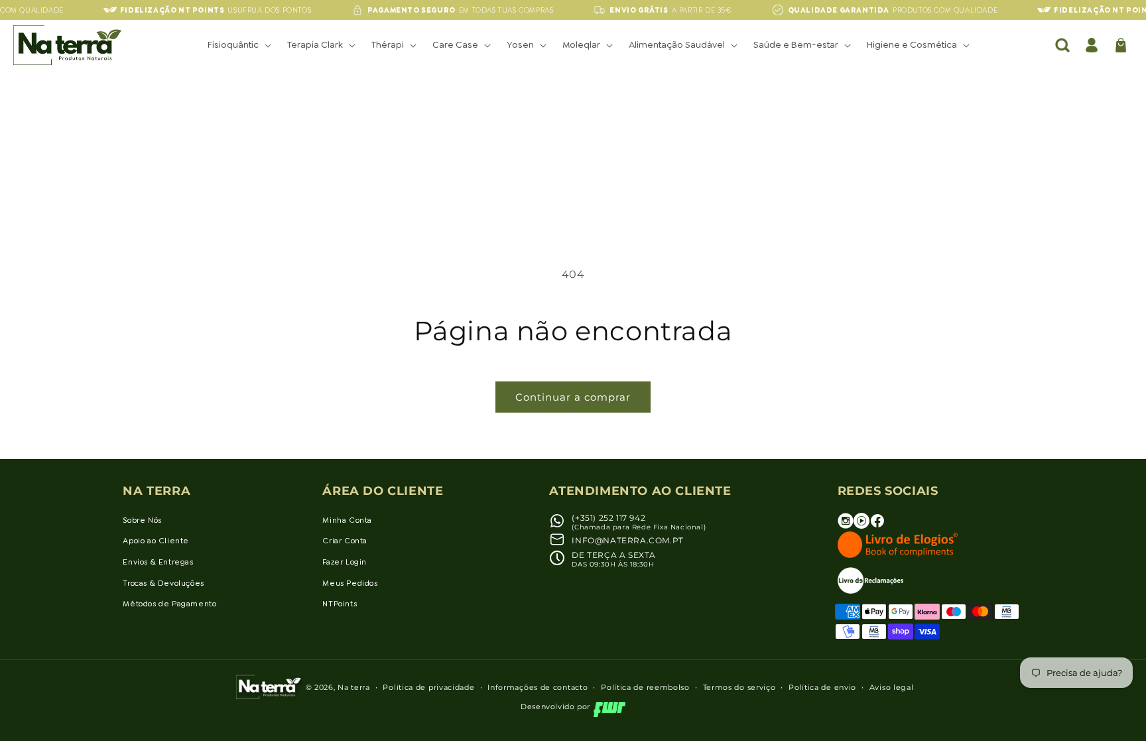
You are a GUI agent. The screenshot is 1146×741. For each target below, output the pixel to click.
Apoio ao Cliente (156, 540)
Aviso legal (891, 687)
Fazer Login (344, 562)
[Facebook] (877, 526)
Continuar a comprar (573, 397)
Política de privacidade (428, 687)
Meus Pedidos (349, 583)
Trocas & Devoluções (163, 583)
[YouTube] (861, 526)
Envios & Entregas (158, 562)
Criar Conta (344, 540)
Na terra (354, 687)
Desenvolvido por (555, 706)
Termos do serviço (739, 687)
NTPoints (339, 603)
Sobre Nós (142, 520)
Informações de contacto (537, 687)
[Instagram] (846, 526)
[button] (238, 44)
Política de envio (822, 687)
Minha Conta (347, 520)
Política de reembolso (645, 687)
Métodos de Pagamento (169, 603)
